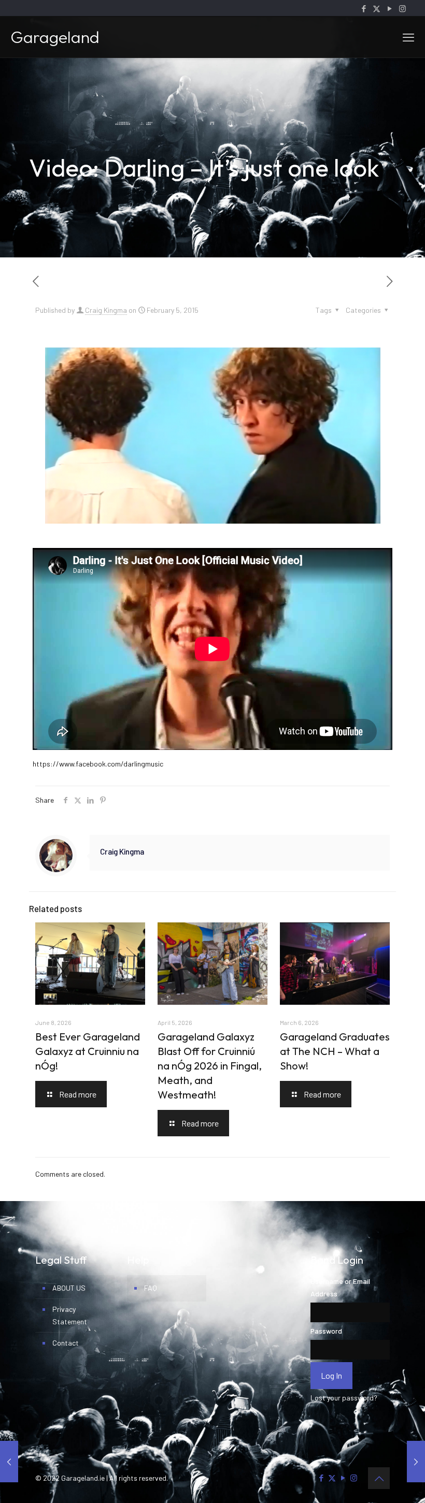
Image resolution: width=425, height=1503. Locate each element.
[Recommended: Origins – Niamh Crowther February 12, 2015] (416, 1461)
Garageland (55, 36)
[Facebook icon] (363, 8)
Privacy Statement (69, 1315)
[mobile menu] (408, 37)
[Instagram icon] (402, 8)
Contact (65, 1342)
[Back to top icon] (379, 1478)
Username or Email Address (340, 1287)
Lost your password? (343, 1397)
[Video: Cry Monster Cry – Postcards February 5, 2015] (9, 1461)
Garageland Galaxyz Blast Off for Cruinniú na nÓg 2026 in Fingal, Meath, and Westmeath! (210, 1065)
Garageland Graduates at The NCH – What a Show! (335, 1051)
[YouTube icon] (389, 8)
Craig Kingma (106, 310)
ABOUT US (69, 1287)
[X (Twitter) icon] (376, 8)
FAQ (150, 1287)
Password (326, 1330)
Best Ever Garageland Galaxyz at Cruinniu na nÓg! (87, 1051)
